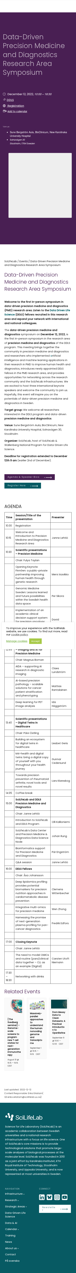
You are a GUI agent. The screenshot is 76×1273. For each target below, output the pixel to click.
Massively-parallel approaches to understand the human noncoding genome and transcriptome (36, 1028)
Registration (15, 106)
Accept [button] (35, 641)
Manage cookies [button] (16, 641)
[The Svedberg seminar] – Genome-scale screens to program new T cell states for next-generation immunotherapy (14, 1037)
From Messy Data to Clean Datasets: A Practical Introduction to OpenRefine (58, 1022)
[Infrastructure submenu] (24, 1194)
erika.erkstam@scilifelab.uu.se (24, 1096)
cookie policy (19, 634)
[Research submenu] (18, 1200)
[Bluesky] (50, 1197)
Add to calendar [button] (17, 111)
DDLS (10, 100)
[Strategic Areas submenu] (26, 1206)
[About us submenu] (18, 1248)
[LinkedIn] (42, 1197)
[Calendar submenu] (18, 1229)
